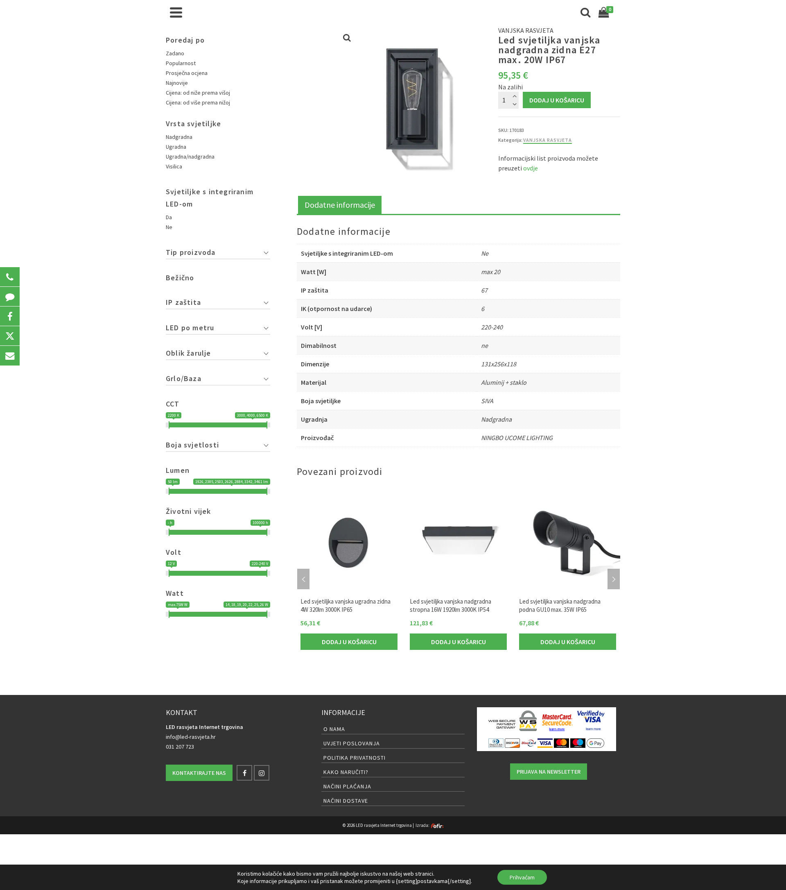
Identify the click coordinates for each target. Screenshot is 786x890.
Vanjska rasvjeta (547, 140)
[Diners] (496, 742)
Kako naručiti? (345, 772)
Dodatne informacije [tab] (340, 205)
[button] (10, 277)
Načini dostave (345, 800)
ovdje (530, 168)
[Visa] (545, 742)
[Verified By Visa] (591, 721)
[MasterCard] (561, 742)
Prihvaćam (522, 877)
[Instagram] (261, 773)
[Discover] (512, 742)
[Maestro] (577, 742)
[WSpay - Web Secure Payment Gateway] (512, 721)
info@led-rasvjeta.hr (191, 736)
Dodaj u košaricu (556, 100)
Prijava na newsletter (548, 771)
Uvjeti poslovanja (351, 743)
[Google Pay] (595, 742)
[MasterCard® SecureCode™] (557, 721)
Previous (303, 579)
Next (614, 579)
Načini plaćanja (347, 786)
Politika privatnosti (354, 757)
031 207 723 (180, 746)
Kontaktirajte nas (199, 772)
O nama (334, 729)
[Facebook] (244, 773)
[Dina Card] (528, 742)
